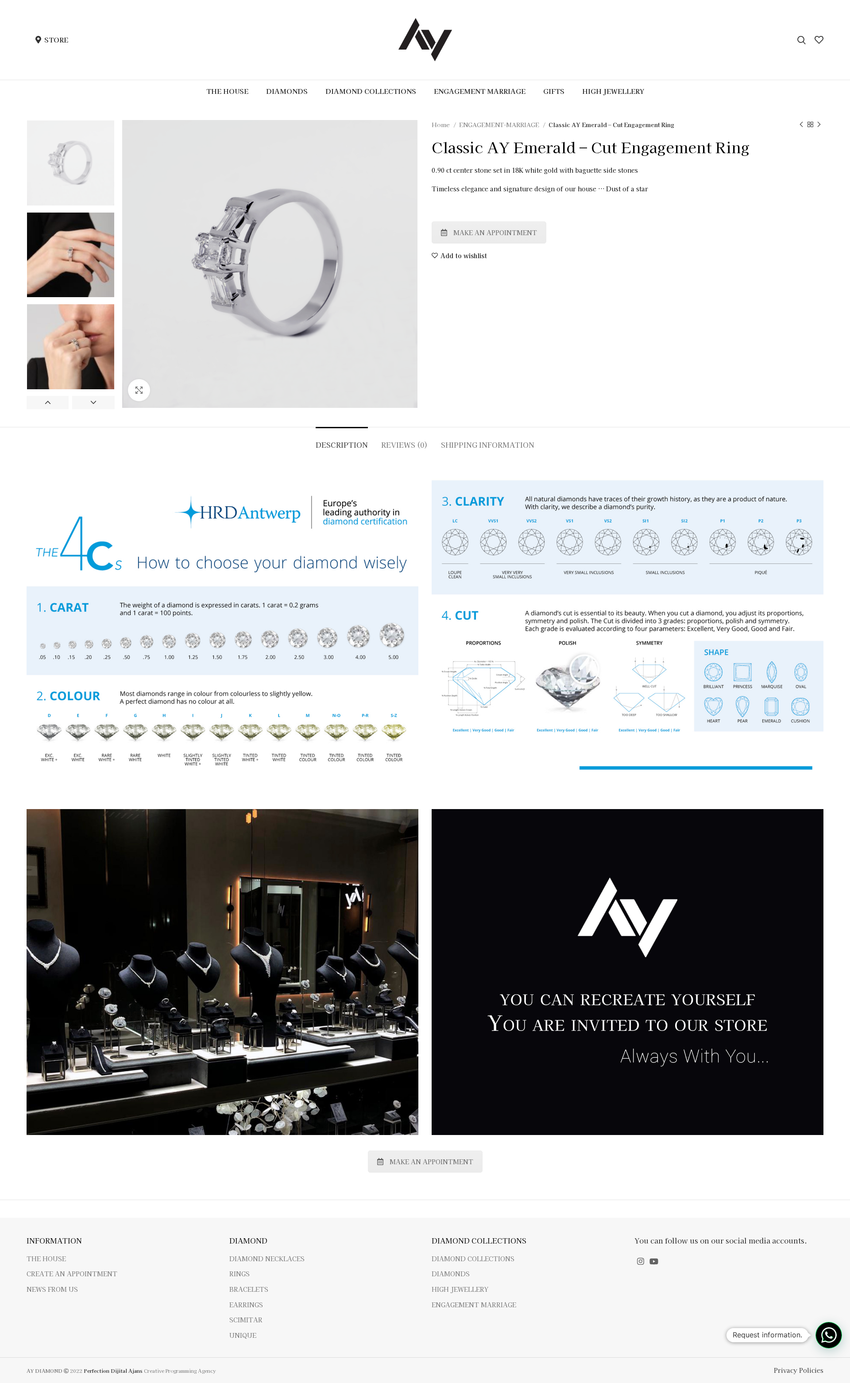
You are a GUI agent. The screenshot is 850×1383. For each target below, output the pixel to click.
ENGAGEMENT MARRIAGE (474, 1305)
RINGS (239, 1274)
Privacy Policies (798, 1370)
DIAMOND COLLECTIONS (473, 1259)
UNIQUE (242, 1335)
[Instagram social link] (640, 1261)
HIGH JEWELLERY (460, 1289)
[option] (71, 163)
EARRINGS (246, 1305)
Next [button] (93, 402)
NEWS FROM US (52, 1289)
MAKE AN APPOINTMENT (495, 232)
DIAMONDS (451, 1274)
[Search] (801, 40)
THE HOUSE (46, 1259)
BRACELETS (248, 1289)
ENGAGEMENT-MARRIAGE (500, 124)
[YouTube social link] (654, 1261)
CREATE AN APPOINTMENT (72, 1274)
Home (441, 124)
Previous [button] (48, 402)
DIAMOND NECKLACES (267, 1259)
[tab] (342, 440)
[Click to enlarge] (139, 390)
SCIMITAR (246, 1320)
